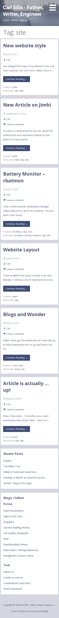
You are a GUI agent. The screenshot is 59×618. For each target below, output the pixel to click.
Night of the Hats (13, 516)
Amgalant (8, 521)
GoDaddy (43, 611)
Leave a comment (15, 124)
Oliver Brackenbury (13, 510)
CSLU (15, 365)
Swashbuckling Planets (15, 544)
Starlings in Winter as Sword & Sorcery (24, 477)
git (30, 235)
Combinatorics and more (16, 583)
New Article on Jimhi (27, 104)
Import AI (8, 571)
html (17, 159)
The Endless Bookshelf (15, 533)
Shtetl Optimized (12, 588)
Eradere (7, 460)
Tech (30, 231)
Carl (8, 59)
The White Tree (11, 466)
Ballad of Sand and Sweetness (19, 472)
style (21, 90)
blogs (17, 369)
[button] (54, 6)
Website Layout (21, 249)
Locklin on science (13, 577)
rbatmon (36, 235)
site (16, 90)
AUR (26, 235)
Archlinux (17, 231)
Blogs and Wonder (24, 314)
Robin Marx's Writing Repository (20, 550)
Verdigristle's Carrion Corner (18, 555)
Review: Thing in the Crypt (17, 483)
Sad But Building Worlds (16, 527)
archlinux (19, 235)
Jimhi (15, 87)
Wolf (5, 538)
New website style (24, 45)
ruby (22, 159)
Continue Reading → (17, 79)
